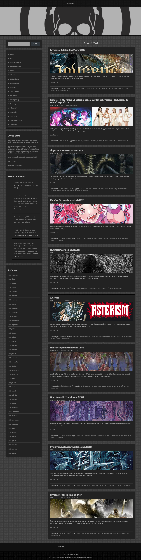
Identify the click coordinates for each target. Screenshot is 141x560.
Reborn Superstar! (115, 238)
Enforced (83, 288)
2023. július (11, 428)
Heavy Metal (84, 533)
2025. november (13, 312)
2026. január (12, 304)
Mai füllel (13, 96)
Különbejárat (14, 79)
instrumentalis (95, 336)
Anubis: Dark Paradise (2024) (23, 183)
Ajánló (62, 336)
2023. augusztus (13, 424)
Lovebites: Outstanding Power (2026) (68, 49)
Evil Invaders (85, 485)
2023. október (12, 416)
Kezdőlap (70, 3)
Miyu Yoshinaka (117, 336)
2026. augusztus (13, 275)
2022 (78, 436)
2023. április (12, 441)
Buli (11, 58)
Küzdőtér (63, 141)
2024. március (12, 395)
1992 (80, 386)
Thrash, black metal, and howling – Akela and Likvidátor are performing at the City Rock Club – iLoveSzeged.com (26, 203)
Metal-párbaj (14, 100)
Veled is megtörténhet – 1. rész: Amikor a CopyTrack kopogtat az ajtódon (25, 232)
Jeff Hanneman (103, 189)
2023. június (12, 432)
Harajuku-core (92, 238)
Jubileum (13, 75)
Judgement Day (95, 533)
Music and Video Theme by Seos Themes (78, 557)
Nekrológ (13, 104)
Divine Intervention (90, 189)
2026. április (12, 291)
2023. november (13, 412)
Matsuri (99, 141)
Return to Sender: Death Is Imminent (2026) (22, 157)
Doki (76, 53)
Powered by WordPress (70, 554)
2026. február (12, 300)
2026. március (12, 296)
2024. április (12, 391)
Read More (54, 82)
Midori (105, 141)
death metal (87, 386)
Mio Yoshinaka (106, 336)
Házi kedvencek (65, 189)
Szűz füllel (13, 116)
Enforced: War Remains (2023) (65, 249)
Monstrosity (117, 386)
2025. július (11, 329)
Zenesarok (13, 124)
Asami (83, 88)
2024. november (13, 362)
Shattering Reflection (98, 485)
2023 (78, 238)
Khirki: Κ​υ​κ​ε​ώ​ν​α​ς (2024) (22, 217)
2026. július (11, 279)
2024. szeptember (13, 370)
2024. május (12, 387)
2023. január (12, 453)
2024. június (12, 383)
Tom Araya (70, 191)
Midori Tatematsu (99, 88)
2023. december (13, 407)
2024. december (13, 358)
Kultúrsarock (14, 83)
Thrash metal (61, 191)
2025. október (12, 316)
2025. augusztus (13, 325)
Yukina (111, 141)
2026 (78, 88)
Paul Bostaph (122, 189)
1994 (80, 189)
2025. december (13, 308)
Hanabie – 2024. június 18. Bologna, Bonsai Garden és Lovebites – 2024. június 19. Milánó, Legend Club (89, 101)
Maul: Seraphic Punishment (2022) (67, 397)
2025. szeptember (13, 320)
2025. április (12, 341)
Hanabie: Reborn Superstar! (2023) (67, 200)
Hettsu (100, 238)
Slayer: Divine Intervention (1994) (66, 150)
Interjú (12, 71)
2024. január (12, 403)
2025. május (12, 337)
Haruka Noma (84, 336)
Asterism (54, 297)
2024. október (12, 366)
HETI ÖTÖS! (12, 161)
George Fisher (97, 386)
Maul (104, 436)
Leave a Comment (64, 90)
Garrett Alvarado (95, 436)
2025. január (12, 354)
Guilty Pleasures (15, 62)
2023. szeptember (13, 420)
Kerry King (113, 189)
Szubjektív (13, 112)
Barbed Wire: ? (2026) (15, 165)
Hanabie (86, 141)
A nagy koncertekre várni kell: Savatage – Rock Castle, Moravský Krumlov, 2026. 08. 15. (23, 141)
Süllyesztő (13, 108)
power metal (112, 533)
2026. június (12, 283)
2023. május (12, 436)
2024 (75, 141)
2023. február (12, 449)
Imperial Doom (107, 386)
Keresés (35, 44)
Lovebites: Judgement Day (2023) (66, 494)
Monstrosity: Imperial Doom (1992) (67, 347)
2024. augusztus (13, 374)
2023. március (12, 445)
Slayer (53, 191)
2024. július (11, 378)
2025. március (12, 345)
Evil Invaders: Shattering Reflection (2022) (71, 446)
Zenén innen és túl (16, 120)
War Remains (102, 288)
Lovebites (89, 88)
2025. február (12, 349)
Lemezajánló (64, 88)
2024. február (12, 399)
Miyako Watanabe (112, 88)
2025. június (12, 333)
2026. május (12, 287)
